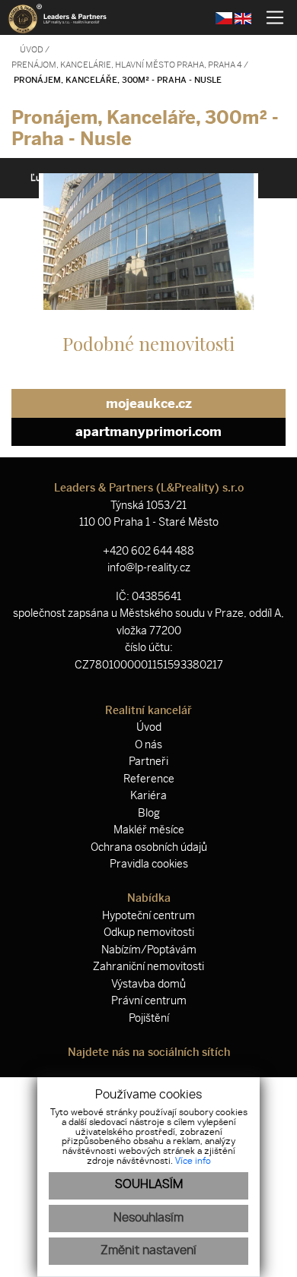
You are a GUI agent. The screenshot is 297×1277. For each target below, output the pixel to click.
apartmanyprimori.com (148, 431)
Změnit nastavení (148, 1250)
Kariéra (148, 795)
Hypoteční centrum (148, 915)
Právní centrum (149, 1000)
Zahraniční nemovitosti (148, 966)
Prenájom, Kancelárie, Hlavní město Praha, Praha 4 (127, 65)
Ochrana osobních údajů (149, 847)
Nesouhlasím (148, 1218)
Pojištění (149, 1018)
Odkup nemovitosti (149, 932)
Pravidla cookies (149, 864)
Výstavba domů (148, 984)
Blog (149, 813)
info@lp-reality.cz (148, 567)
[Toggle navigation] (269, 17)
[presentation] (30, 241)
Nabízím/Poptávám (148, 950)
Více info (193, 1161)
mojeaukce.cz (149, 403)
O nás (148, 744)
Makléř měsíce (148, 829)
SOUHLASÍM (149, 1184)
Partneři (148, 761)
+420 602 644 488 (148, 551)
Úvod (30, 50)
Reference (148, 779)
